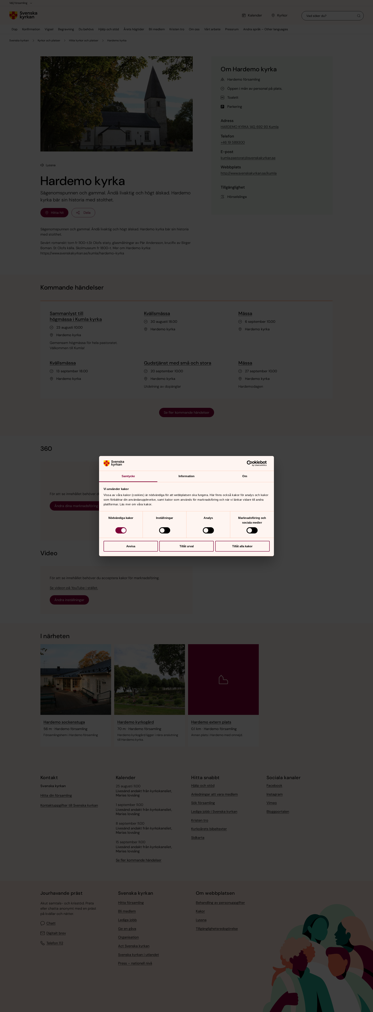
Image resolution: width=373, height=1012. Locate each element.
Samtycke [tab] (128, 476)
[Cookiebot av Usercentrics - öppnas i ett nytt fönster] (253, 463)
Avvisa (130, 546)
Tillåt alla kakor (242, 546)
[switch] (164, 530)
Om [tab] (244, 476)
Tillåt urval (187, 546)
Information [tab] (186, 476)
